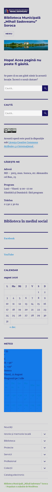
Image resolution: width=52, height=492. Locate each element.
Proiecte (8, 447)
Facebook (9, 238)
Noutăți (8, 427)
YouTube (9, 254)
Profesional (10, 461)
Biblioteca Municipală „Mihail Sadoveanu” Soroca (22, 21)
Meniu (9, 34)
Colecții (8, 468)
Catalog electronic (14, 475)
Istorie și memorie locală (17, 434)
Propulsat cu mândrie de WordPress (22, 486)
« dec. (13, 327)
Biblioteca (9, 440)
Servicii (8, 454)
